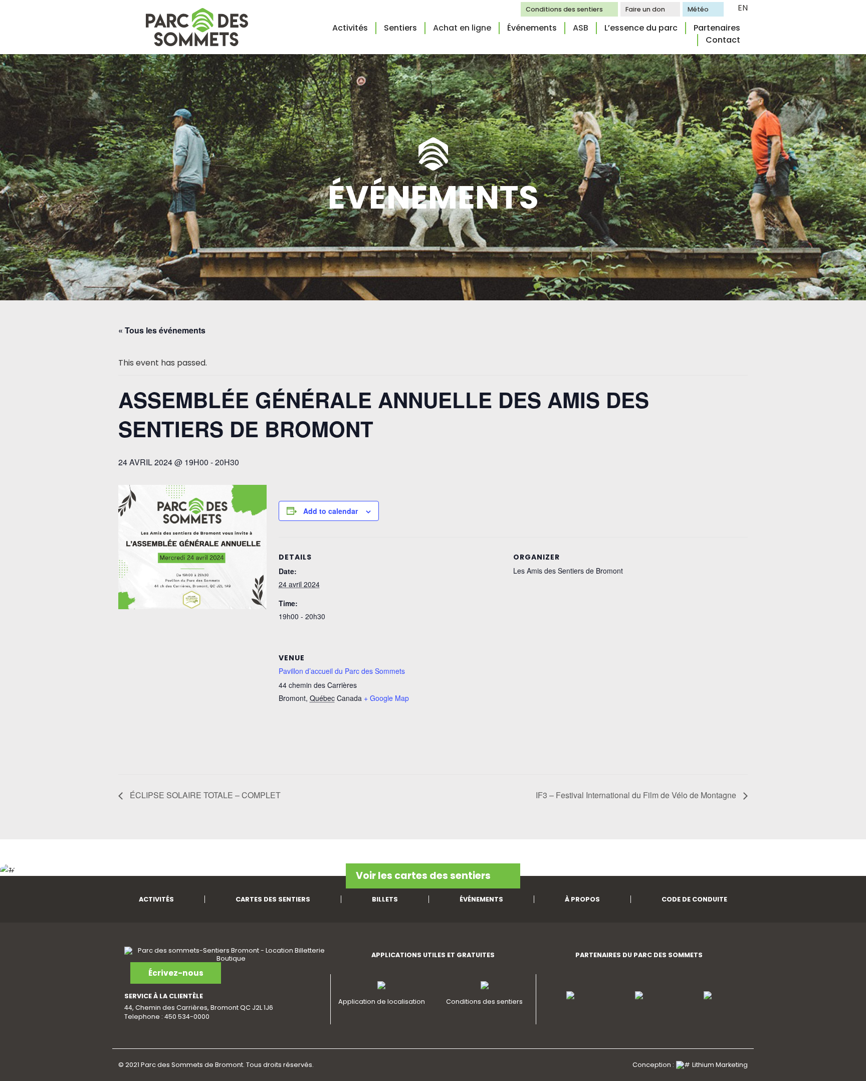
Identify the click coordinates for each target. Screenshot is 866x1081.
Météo (698, 9)
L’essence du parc (641, 28)
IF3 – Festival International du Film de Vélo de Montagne (637, 795)
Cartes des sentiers (273, 899)
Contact (723, 40)
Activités (350, 28)
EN (743, 8)
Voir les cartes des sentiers (423, 875)
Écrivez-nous (175, 973)
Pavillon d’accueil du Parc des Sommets (342, 671)
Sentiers (400, 28)
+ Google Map (386, 698)
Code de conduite (694, 899)
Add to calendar (330, 511)
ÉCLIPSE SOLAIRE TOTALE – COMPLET (204, 795)
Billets (385, 899)
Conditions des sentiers (564, 9)
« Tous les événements (161, 330)
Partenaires (717, 28)
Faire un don (645, 9)
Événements (532, 28)
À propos (582, 899)
